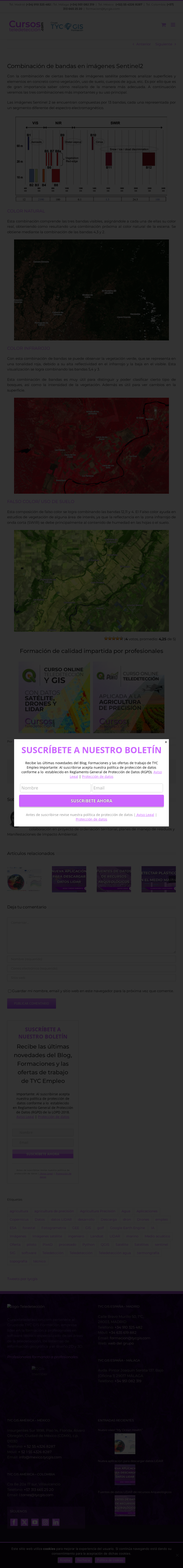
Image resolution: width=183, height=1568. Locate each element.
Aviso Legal (145, 814)
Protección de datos (97, 776)
